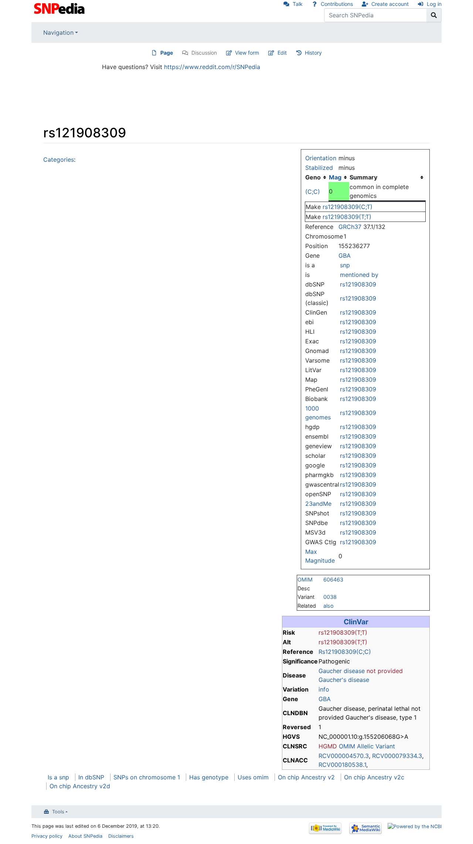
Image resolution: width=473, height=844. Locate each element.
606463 (333, 579)
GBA (344, 255)
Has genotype (208, 777)
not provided (385, 671)
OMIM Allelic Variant (367, 746)
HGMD (328, 746)
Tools (58, 811)
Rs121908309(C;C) (345, 651)
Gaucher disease (342, 671)
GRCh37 (349, 226)
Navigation (58, 32)
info (324, 689)
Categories (58, 159)
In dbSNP (91, 777)
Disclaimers (121, 836)
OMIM (305, 579)
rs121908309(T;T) (347, 216)
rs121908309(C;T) (347, 206)
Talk (298, 4)
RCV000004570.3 (344, 755)
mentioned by (359, 274)
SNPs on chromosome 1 (146, 777)
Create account (390, 4)
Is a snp (58, 777)
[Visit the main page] (60, 7)
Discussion (204, 52)
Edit (282, 52)
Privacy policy (46, 836)
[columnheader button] (339, 177)
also (328, 606)
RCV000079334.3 (397, 755)
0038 (330, 597)
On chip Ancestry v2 (306, 777)
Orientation (320, 158)
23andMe (318, 503)
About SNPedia (85, 836)
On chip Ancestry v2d (80, 786)
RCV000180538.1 (342, 764)
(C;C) (312, 191)
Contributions (337, 4)
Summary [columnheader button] (363, 177)
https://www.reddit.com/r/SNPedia (212, 67)
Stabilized (319, 167)
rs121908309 (358, 284)
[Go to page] (434, 15)
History (313, 52)
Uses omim (253, 777)
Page (166, 52)
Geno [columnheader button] (313, 177)
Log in (434, 4)
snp (345, 265)
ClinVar (356, 621)
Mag (335, 177)
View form (247, 52)
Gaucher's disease (344, 679)
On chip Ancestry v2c (374, 777)
